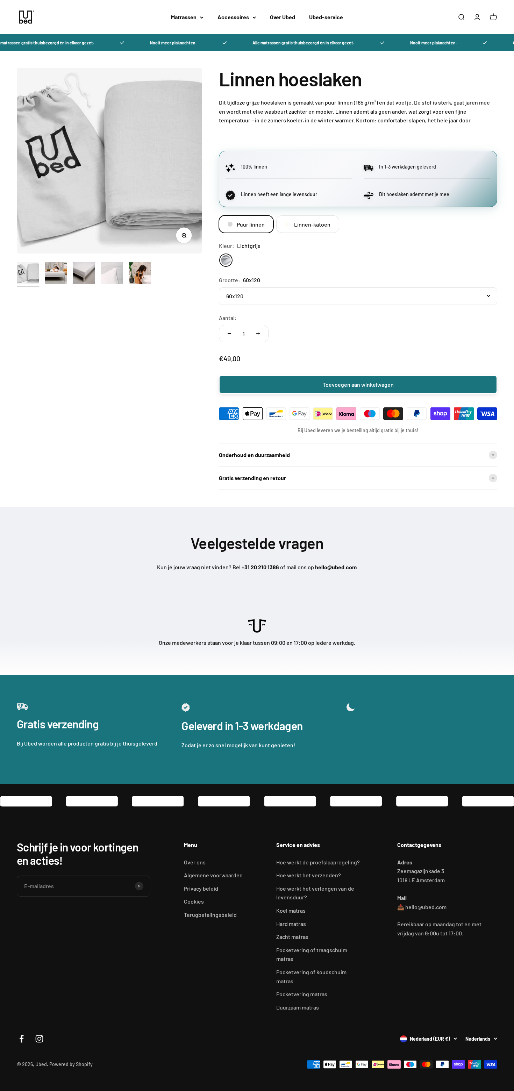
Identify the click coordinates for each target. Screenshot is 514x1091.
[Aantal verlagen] (229, 333)
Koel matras (291, 910)
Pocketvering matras (301, 994)
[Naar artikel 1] (28, 274)
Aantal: (228, 317)
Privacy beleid (201, 888)
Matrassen (184, 17)
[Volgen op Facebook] (21, 1038)
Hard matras (291, 923)
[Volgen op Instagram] (39, 1038)
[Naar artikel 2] (56, 274)
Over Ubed (282, 17)
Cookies (194, 901)
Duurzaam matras (297, 1007)
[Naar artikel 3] (84, 274)
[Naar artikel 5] (140, 274)
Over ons (195, 862)
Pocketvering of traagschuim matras (311, 954)
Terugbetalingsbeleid (210, 914)
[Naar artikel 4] (112, 274)
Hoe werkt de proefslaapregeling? (318, 862)
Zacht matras (292, 936)
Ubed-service (326, 17)
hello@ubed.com (426, 907)
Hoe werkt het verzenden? (308, 875)
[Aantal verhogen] (258, 333)
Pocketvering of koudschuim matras (311, 976)
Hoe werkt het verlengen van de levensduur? (315, 893)
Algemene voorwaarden (213, 875)
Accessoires (233, 17)
